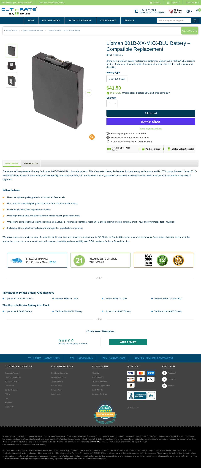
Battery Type (113, 72)
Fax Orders (9, 386)
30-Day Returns (11, 390)
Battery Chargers (80, 20)
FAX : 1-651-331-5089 (114, 358)
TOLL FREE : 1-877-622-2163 (44, 358)
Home (31, 20)
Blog (6, 398)
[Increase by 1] (116, 100)
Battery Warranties (58, 377)
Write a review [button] (128, 341)
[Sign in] (189, 11)
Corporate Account (12, 373)
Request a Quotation (13, 377)
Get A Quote (189, 30)
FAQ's (7, 394)
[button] (88, 90)
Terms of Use (96, 442)
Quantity (111, 97)
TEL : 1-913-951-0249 (81, 358)
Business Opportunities (101, 386)
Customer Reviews (99, 394)
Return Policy (56, 386)
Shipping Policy (57, 381)
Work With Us (97, 390)
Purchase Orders (152, 149)
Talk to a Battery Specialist (182, 149)
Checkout (175, 2)
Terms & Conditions (99, 381)
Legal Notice (56, 394)
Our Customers (98, 377)
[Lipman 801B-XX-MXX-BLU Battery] (90, 137)
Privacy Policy (56, 390)
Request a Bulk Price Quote (121, 149)
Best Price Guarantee (59, 373)
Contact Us (9, 407)
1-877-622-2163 (148, 10)
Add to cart (151, 113)
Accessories (108, 20)
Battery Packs (51, 20)
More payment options (151, 128)
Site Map (8, 403)
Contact (157, 2)
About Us (95, 373)
